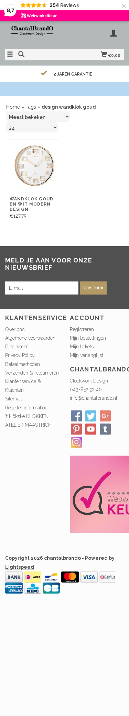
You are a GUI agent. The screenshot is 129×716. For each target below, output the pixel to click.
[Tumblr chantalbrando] (105, 429)
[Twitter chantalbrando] (90, 415)
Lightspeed (19, 567)
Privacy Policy (20, 355)
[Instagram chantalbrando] (76, 442)
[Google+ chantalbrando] (105, 415)
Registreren (82, 329)
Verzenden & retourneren (32, 373)
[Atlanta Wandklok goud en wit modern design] (34, 166)
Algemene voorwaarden (30, 338)
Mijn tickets (82, 346)
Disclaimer (16, 346)
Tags (30, 107)
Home (13, 107)
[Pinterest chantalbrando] (76, 429)
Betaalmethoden (22, 364)
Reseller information (26, 407)
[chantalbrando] (35, 34)
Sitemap (13, 398)
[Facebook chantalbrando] (76, 415)
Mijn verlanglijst (86, 355)
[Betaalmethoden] (14, 576)
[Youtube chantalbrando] (90, 429)
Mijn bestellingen (88, 338)
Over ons (14, 329)
